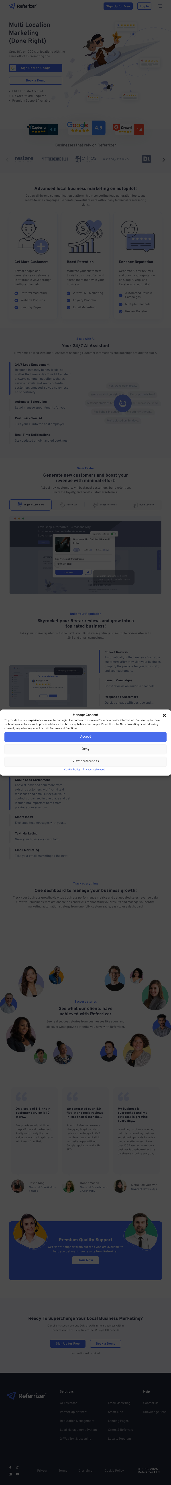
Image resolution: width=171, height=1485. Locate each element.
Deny (86, 749)
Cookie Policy (72, 770)
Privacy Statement (94, 770)
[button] (164, 715)
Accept (85, 737)
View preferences (85, 761)
